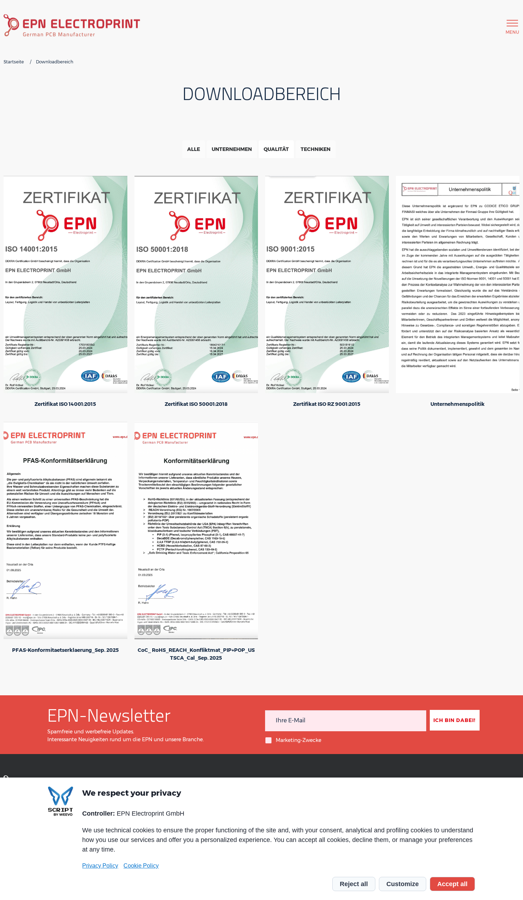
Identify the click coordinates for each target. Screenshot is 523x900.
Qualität (276, 149)
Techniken (316, 149)
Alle (193, 149)
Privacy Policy (100, 865)
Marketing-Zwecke (298, 740)
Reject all (354, 884)
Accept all (452, 884)
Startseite (14, 61)
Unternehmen (232, 149)
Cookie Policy (141, 865)
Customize (402, 884)
